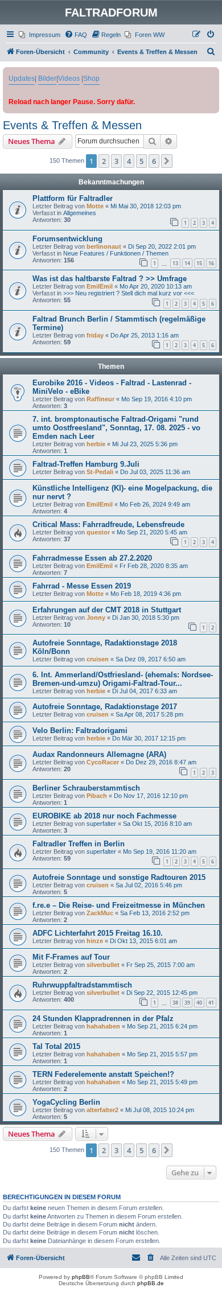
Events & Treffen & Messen (72, 125)
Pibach (97, 795)
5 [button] (141, 161)
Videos (69, 79)
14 (187, 263)
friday (95, 335)
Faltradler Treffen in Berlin (78, 844)
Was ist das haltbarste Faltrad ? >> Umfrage (109, 278)
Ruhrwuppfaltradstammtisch (82, 985)
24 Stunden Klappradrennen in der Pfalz (103, 1018)
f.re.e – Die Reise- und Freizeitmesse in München (118, 905)
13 (175, 263)
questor (98, 532)
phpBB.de (150, 1283)
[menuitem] (39, 35)
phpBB (81, 1277)
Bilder (47, 79)
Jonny (96, 617)
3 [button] (116, 161)
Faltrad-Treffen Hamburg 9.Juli (85, 464)
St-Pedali (100, 471)
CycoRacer (103, 762)
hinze (95, 940)
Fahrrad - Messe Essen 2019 (81, 586)
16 (211, 263)
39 (187, 1002)
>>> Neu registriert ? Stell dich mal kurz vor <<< (128, 293)
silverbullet (103, 964)
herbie (96, 444)
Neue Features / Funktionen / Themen (115, 253)
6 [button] (154, 161)
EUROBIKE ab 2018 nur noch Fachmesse (104, 816)
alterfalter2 (102, 1109)
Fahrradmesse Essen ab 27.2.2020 (92, 558)
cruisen (98, 659)
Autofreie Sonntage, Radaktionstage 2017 (104, 706)
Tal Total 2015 (56, 1046)
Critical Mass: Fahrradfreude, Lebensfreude (108, 524)
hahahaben (103, 1026)
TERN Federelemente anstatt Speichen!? (103, 1074)
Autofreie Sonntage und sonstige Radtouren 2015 (118, 877)
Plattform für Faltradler (72, 198)
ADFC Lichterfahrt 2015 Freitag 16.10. (97, 933)
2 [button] (104, 161)
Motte (95, 206)
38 (175, 1002)
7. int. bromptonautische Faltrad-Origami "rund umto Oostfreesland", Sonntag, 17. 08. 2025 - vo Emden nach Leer (116, 428)
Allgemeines (79, 212)
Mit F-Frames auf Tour (71, 957)
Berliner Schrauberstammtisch (86, 788)
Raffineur (100, 399)
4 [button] (129, 161)
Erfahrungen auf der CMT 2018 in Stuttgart (106, 610)
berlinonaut (104, 246)
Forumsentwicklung (67, 238)
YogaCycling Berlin (66, 1102)
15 (199, 263)
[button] (166, 161)
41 (211, 1002)
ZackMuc (100, 913)
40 (199, 1002)
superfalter (101, 823)
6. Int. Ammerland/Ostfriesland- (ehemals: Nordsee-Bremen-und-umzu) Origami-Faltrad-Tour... (122, 679)
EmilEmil (100, 286)
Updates (22, 79)
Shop (91, 79)
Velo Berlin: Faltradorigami (80, 730)
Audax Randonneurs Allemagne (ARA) (99, 754)
